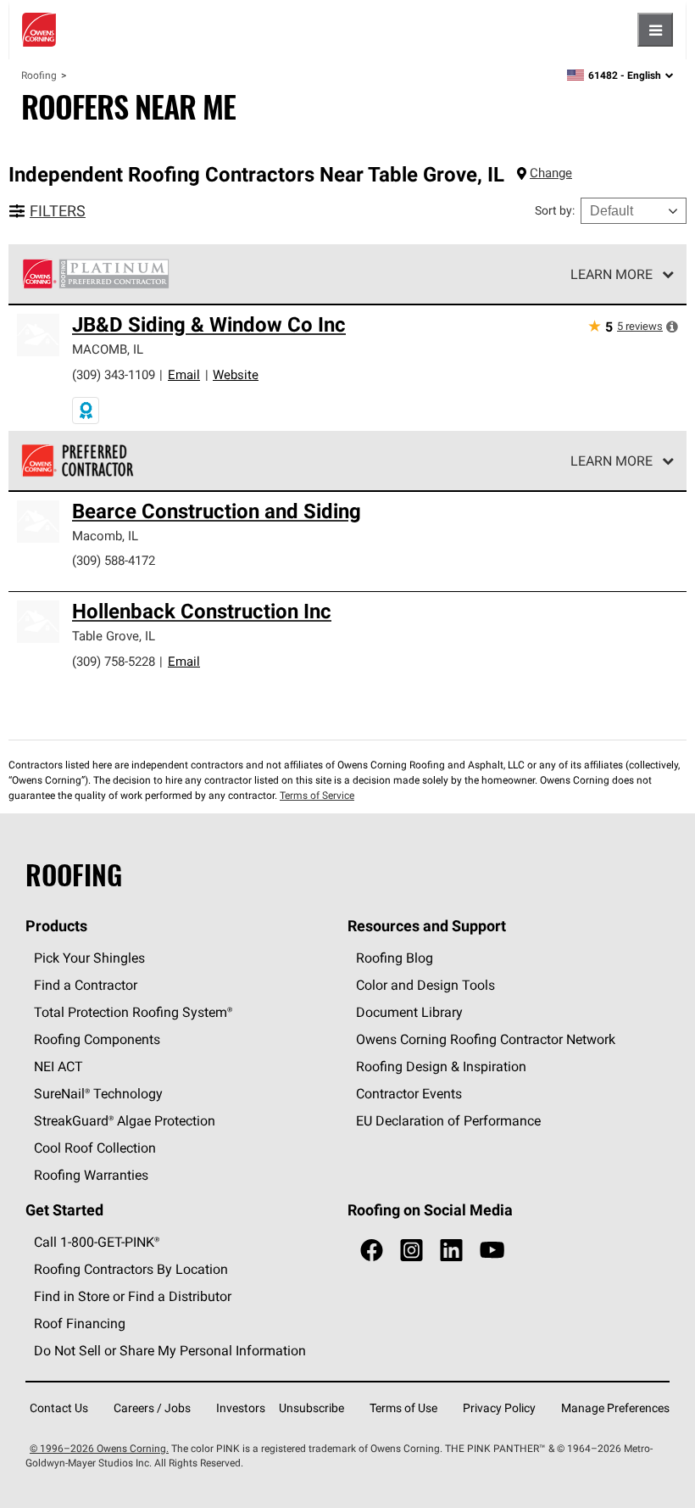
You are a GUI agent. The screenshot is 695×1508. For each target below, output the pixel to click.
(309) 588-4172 (113, 560)
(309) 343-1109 (113, 374)
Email (184, 374)
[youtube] (492, 1250)
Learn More (611, 273)
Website (236, 374)
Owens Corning (39, 30)
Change (551, 173)
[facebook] (372, 1251)
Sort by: (555, 210)
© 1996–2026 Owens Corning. (99, 1448)
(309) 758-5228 (113, 661)
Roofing (39, 75)
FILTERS (58, 211)
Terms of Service (317, 795)
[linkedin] (451, 1251)
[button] (672, 326)
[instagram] (411, 1251)
